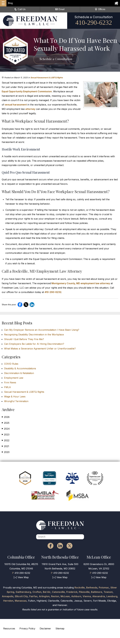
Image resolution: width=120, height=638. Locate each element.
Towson (108, 591)
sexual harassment (15, 104)
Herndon (8, 600)
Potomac (104, 587)
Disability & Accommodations (20, 368)
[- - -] (3, 3)
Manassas (21, 600)
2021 (5, 446)
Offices (101, 9)
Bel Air (46, 591)
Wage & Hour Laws (14, 396)
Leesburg (111, 596)
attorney (30, 109)
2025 (5, 422)
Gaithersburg (23, 591)
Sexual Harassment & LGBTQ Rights (46, 77)
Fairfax (33, 596)
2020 (6, 452)
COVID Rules (11, 363)
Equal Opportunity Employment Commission (27, 91)
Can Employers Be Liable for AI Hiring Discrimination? (34, 343)
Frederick (71, 591)
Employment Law (13, 377)
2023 (5, 434)
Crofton (36, 591)
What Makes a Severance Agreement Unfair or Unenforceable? (40, 348)
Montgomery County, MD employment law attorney (80, 283)
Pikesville (84, 591)
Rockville (79, 587)
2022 (5, 440)
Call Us (21, 9)
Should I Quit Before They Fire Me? (24, 339)
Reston (55, 596)
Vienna (87, 596)
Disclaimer (45, 628)
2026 (6, 417)
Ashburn (76, 596)
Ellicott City (21, 596)
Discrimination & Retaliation (19, 373)
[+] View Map (21, 577)
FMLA (7, 387)
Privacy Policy (27, 628)
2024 (6, 428)
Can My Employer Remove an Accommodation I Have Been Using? (41, 329)
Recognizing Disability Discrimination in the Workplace (34, 334)
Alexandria (98, 596)
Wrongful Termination (16, 401)
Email (62, 9)
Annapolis (7, 596)
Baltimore (96, 591)
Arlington (44, 596)
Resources (9, 628)
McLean (65, 596)
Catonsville (58, 591)
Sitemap (59, 628)
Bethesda (91, 587)
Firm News (10, 382)
